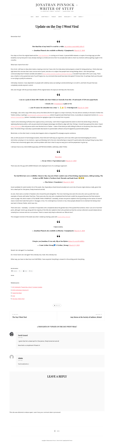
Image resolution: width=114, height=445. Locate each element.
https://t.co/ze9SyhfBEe (76, 241)
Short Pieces (44, 16)
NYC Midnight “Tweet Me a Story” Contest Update (27, 287)
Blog (32, 16)
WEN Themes (69, 440)
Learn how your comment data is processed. (47, 412)
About (37, 16)
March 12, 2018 (79, 50)
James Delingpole (16, 126)
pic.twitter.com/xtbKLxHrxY (74, 46)
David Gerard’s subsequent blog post (38, 115)
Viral (13, 296)
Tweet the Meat (17, 293)
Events (60, 16)
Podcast (54, 16)
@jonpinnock (58, 103)
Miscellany (67, 16)
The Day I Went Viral (18, 299)
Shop (75, 16)
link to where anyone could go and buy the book (57, 74)
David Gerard (23, 335)
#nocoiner (58, 157)
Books (80, 16)
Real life (58, 305)
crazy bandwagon (43, 55)
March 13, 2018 (71, 161)
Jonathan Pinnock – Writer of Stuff (57, 6)
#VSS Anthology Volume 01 (20, 290)
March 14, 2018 (83, 107)
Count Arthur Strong (64, 217)
